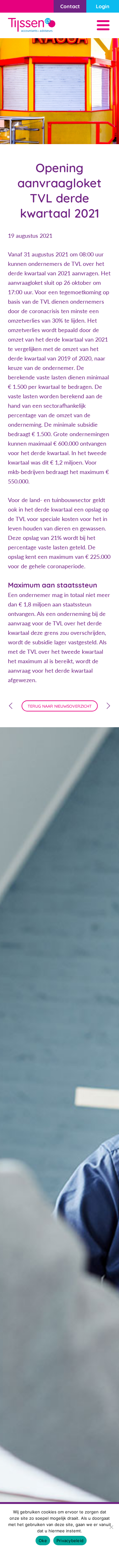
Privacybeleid (69, 1540)
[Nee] (111, 1527)
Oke (43, 1540)
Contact (70, 6)
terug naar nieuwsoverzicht (60, 706)
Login (102, 6)
